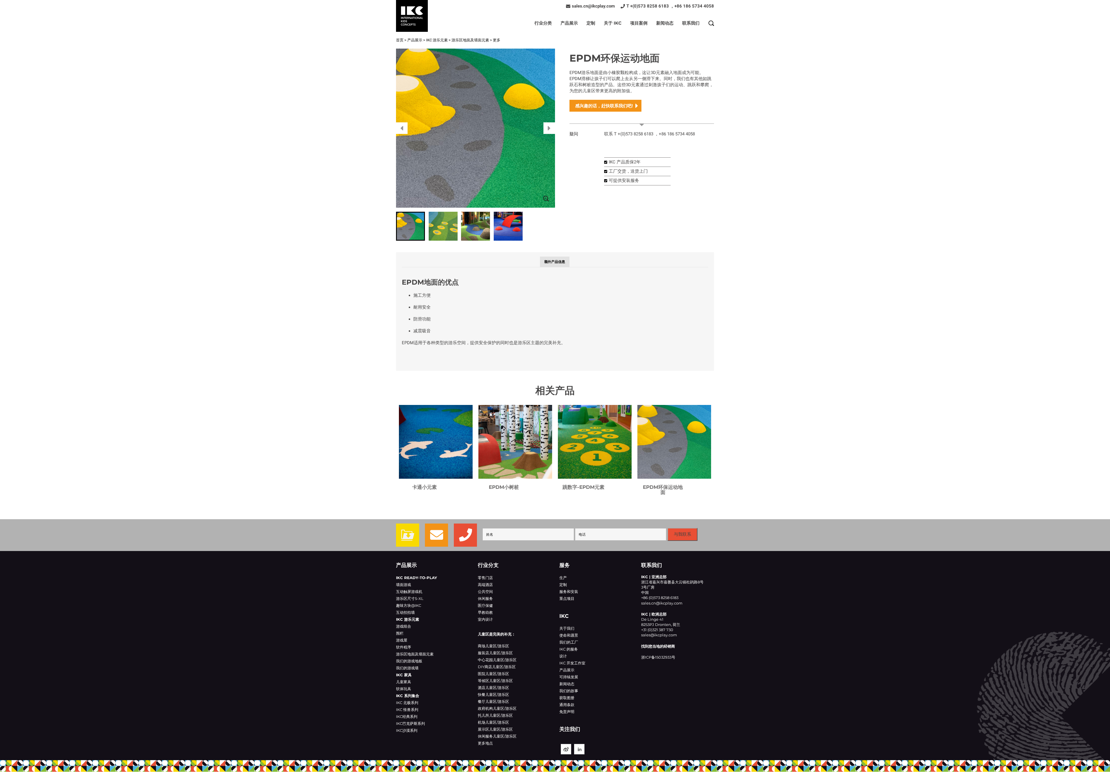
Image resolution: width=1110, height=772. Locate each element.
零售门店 (485, 577)
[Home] (412, 16)
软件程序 (403, 647)
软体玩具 (403, 688)
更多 (496, 40)
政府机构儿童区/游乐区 (497, 708)
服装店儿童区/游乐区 (495, 653)
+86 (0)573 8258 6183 (659, 597)
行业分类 (543, 23)
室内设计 (485, 619)
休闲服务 (485, 598)
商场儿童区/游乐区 (493, 646)
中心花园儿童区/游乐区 (497, 659)
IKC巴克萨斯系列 (410, 723)
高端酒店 (485, 584)
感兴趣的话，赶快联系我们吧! (604, 105)
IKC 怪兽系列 (407, 709)
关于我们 (566, 628)
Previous (402, 128)
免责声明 (566, 711)
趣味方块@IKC (408, 605)
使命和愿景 (568, 635)
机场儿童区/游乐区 (493, 722)
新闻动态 (665, 23)
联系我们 (691, 23)
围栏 (400, 633)
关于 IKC (612, 23)
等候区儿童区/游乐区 (495, 680)
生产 (563, 577)
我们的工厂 (568, 642)
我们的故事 (568, 690)
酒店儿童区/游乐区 (493, 687)
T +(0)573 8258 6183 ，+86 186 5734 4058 (670, 6)
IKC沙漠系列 (406, 730)
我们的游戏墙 (407, 668)
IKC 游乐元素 (437, 40)
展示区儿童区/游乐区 (495, 729)
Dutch (436, 442)
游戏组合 (403, 626)
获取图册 (566, 697)
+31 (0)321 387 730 (657, 629)
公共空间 (485, 591)
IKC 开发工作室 (572, 663)
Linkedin (579, 749)
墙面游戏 (403, 584)
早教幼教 (485, 612)
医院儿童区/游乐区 (493, 673)
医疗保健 (485, 605)
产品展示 (569, 23)
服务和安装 (568, 591)
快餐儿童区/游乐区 (493, 694)
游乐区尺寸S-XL (409, 598)
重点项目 (566, 598)
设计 (563, 656)
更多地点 (485, 743)
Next (549, 128)
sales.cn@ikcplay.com (593, 6)
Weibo (566, 749)
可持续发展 (568, 677)
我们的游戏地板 (409, 661)
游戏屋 (401, 640)
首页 (400, 40)
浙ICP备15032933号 (658, 657)
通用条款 (566, 704)
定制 (591, 23)
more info (641, 120)
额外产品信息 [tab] (554, 261)
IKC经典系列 (406, 716)
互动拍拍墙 (405, 612)
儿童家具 (403, 681)
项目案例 (639, 23)
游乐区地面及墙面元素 (470, 40)
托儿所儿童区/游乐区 (495, 715)
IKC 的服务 (568, 649)
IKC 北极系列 (407, 702)
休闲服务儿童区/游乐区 (497, 736)
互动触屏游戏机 (409, 591)
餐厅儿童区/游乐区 (493, 701)
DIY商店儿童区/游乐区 (497, 666)
